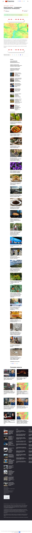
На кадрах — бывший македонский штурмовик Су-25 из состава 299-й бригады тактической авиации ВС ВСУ (18, 101)
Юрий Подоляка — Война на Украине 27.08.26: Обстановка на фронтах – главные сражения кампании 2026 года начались (22, 421)
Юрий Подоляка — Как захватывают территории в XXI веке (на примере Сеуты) (22, 407)
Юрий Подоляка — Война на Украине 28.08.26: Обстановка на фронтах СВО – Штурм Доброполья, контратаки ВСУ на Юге (22, 393)
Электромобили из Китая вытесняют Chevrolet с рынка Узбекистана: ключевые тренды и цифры (11, 479)
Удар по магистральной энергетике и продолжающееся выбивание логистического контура (18, 107)
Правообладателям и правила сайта (9, 488)
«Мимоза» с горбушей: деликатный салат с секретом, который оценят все (15, 321)
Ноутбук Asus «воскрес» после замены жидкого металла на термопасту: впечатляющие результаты (15, 69)
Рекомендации (6, 489)
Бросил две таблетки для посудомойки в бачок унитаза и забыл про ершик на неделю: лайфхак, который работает (15, 333)
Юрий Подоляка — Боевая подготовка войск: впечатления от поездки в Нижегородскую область (9, 392)
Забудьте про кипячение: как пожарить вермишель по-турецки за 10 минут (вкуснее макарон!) (15, 220)
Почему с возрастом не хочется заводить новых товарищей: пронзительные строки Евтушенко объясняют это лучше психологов (15, 233)
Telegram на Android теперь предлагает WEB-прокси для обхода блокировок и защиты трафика (16, 65)
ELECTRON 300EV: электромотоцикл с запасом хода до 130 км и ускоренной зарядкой (11, 484)
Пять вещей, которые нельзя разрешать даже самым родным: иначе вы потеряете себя (16, 195)
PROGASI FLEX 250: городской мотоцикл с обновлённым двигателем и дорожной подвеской (11, 450)
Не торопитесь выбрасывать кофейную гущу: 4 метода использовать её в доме (15, 207)
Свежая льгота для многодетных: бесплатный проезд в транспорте (15, 257)
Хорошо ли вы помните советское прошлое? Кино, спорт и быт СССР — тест (21, 445)
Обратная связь (6, 487)
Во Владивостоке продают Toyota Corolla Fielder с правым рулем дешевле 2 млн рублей (11, 432)
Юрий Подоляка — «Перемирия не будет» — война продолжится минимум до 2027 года (9, 421)
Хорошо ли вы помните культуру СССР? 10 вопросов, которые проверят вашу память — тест (21, 435)
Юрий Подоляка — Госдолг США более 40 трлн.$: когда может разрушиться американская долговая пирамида (9, 407)
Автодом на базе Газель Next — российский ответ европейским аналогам (11, 467)
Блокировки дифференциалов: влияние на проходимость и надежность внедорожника (11, 438)
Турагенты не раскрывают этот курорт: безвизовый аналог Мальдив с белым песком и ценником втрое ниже (15, 270)
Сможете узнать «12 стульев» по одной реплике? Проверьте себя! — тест (21, 448)
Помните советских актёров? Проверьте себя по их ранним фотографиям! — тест (20, 451)
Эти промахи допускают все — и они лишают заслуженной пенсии (15, 346)
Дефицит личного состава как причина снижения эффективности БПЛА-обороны (18, 74)
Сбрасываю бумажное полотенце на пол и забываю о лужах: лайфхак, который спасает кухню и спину (15, 358)
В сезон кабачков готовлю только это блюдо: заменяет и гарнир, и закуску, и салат (15, 135)
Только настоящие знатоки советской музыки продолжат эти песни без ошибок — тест (21, 458)
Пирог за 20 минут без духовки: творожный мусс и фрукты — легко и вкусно (15, 183)
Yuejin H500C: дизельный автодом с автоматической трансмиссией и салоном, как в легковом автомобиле (11, 472)
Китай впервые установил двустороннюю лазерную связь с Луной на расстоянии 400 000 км (11, 444)
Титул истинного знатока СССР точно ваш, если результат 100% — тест (21, 462)
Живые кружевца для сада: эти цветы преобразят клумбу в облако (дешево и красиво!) (15, 171)
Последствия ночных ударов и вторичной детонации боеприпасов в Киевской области (18, 80)
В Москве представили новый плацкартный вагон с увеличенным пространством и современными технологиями (11, 461)
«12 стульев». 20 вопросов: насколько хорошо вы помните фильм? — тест (20, 431)
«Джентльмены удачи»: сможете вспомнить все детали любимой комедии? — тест (21, 455)
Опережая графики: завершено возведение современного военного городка (18, 95)
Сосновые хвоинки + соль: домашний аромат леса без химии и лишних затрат (15, 147)
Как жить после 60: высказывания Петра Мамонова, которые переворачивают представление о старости (15, 159)
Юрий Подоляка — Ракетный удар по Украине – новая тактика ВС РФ (18, 89)
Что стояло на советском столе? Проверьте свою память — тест (21, 441)
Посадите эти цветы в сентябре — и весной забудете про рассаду (16, 282)
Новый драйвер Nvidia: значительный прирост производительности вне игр (15, 62)
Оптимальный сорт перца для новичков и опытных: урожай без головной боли (16, 123)
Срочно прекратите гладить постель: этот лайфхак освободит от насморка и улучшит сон (15, 308)
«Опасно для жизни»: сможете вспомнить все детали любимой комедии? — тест (21, 438)
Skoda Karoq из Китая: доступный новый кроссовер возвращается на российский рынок (11, 455)
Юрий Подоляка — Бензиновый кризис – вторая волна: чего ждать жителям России (18, 85)
